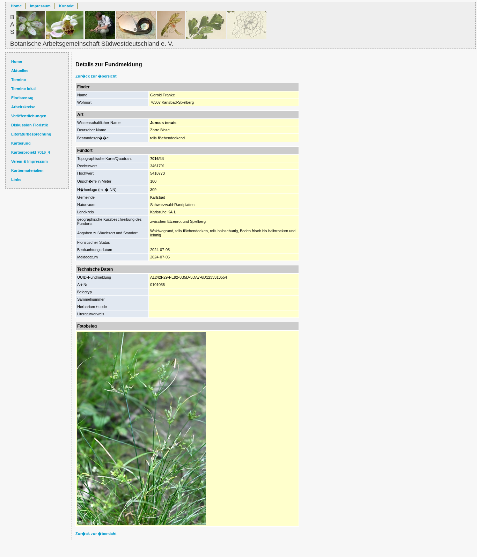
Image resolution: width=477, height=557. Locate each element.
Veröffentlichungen (28, 116)
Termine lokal (23, 89)
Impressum (40, 6)
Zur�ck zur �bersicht (96, 76)
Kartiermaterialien (27, 170)
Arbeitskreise (23, 107)
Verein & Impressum (29, 161)
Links (16, 179)
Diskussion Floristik (29, 125)
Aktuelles (19, 70)
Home (16, 6)
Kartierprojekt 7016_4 (30, 152)
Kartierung (21, 143)
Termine (18, 80)
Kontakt (66, 6)
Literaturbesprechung (31, 134)
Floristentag (22, 98)
